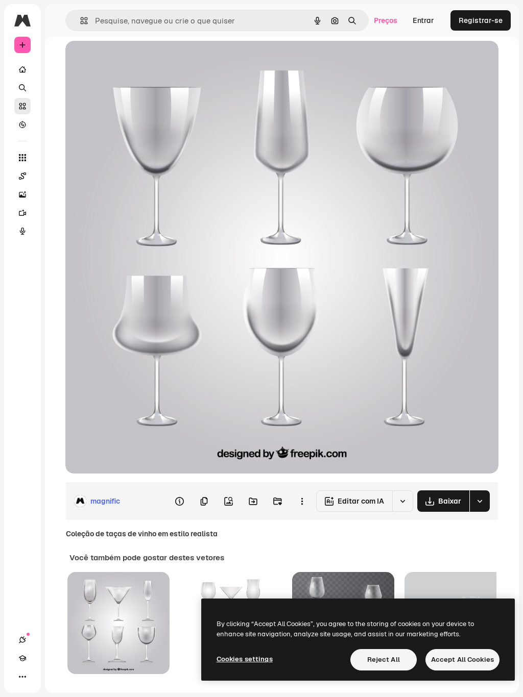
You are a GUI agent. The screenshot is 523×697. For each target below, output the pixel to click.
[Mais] (22, 676)
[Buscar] (22, 88)
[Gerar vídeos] (22, 213)
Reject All (383, 659)
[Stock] (22, 106)
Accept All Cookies (462, 659)
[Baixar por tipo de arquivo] (479, 501)
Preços (385, 20)
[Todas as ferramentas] (22, 158)
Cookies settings (245, 659)
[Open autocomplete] (80, 20)
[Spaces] (22, 176)
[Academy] (22, 658)
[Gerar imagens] (22, 194)
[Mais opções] (302, 501)
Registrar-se (481, 20)
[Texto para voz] (22, 231)
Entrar (423, 20)
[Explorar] (22, 124)
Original (130, 60)
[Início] (22, 69)
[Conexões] (22, 640)
